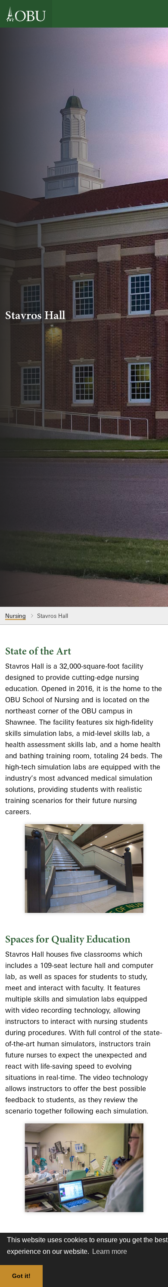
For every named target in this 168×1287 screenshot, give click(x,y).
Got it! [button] (21, 1275)
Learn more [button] (109, 1251)
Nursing (15, 615)
